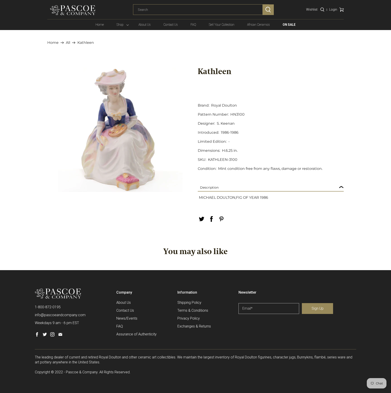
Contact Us (170, 24)
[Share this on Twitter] (201, 219)
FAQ (193, 24)
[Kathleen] (120, 130)
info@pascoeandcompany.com (60, 315)
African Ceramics (258, 24)
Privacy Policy (188, 318)
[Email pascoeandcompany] (60, 335)
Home (99, 24)
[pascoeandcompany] (72, 10)
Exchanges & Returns (194, 326)
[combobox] (201, 9)
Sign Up (318, 308)
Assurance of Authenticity (136, 334)
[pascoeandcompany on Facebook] (37, 335)
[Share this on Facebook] (211, 219)
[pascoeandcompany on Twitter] (45, 335)
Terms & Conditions (192, 310)
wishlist (311, 9)
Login (333, 9)
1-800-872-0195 (48, 307)
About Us (144, 24)
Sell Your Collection (221, 24)
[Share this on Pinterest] (221, 219)
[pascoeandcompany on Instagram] (52, 335)
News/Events (126, 318)
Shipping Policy (189, 302)
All (68, 42)
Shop (120, 24)
